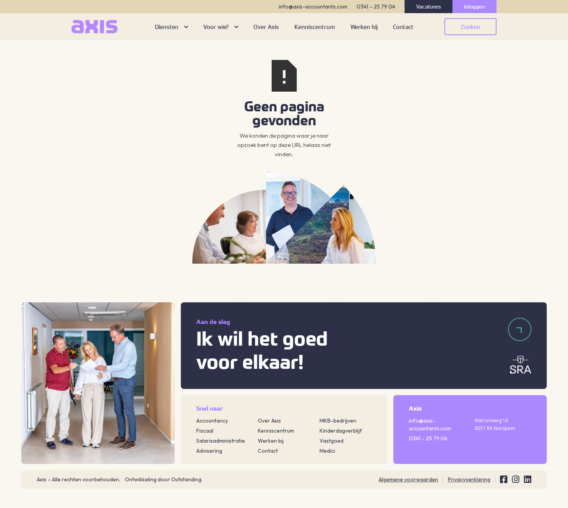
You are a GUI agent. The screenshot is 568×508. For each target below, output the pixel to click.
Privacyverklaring (469, 479)
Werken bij (271, 440)
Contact (268, 450)
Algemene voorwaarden (408, 479)
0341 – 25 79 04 (376, 6)
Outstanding (186, 479)
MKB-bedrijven (338, 420)
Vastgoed (332, 440)
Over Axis (269, 420)
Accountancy (212, 420)
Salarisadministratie (220, 440)
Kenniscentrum (276, 430)
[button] (171, 26)
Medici (327, 450)
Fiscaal (204, 430)
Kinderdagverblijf (341, 430)
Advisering (209, 450)
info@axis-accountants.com (313, 6)
